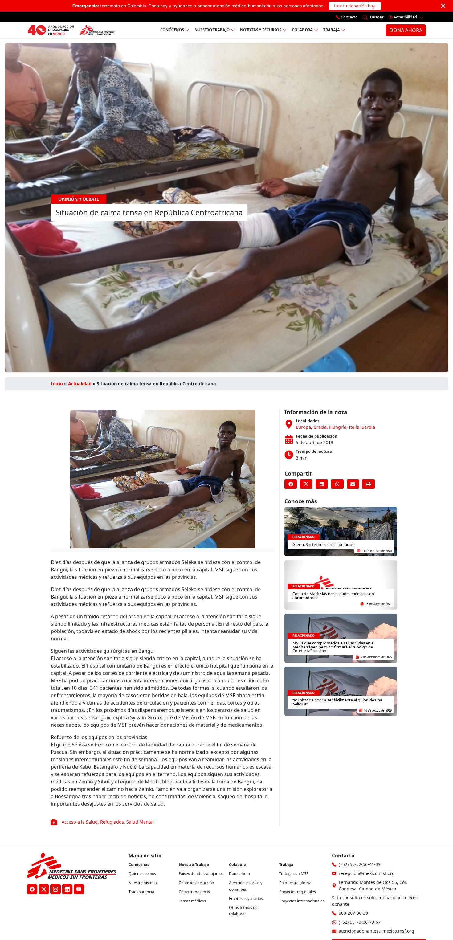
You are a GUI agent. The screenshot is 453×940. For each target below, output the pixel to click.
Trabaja (331, 29)
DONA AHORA (406, 30)
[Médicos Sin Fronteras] (71, 30)
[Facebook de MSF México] (32, 889)
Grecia (320, 427)
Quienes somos (142, 873)
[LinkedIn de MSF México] (67, 889)
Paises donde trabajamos (201, 873)
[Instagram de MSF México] (55, 889)
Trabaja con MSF (293, 873)
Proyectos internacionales (301, 901)
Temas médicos (192, 901)
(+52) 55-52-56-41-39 (360, 864)
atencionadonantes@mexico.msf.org (376, 931)
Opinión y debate (78, 199)
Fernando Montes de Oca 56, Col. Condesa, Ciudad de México (373, 885)
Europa (303, 427)
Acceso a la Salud (80, 822)
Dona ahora (239, 873)
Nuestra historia (143, 882)
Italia (354, 427)
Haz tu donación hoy (354, 5)
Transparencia (141, 891)
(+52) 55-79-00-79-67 (360, 922)
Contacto (349, 17)
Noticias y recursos (260, 29)
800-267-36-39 (353, 913)
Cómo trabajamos (194, 891)
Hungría (337, 427)
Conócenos (172, 29)
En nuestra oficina (295, 882)
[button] (290, 484)
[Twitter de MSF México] (44, 889)
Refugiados (112, 822)
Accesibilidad (405, 17)
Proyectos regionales (297, 891)
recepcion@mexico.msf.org (367, 873)
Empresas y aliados (246, 898)
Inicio (57, 383)
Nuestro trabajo (212, 29)
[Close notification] (443, 6)
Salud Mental (140, 822)
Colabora (302, 29)
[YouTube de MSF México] (79, 889)
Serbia (368, 427)
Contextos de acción (196, 882)
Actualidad (80, 383)
